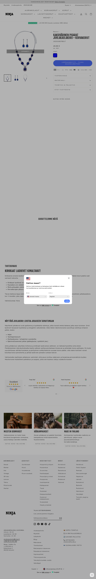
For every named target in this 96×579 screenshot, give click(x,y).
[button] (69, 278)
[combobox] (33, 297)
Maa (28, 293)
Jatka (67, 301)
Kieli (51, 293)
